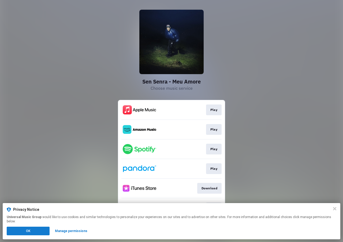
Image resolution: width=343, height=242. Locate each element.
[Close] (334, 208)
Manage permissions (71, 231)
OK (28, 231)
